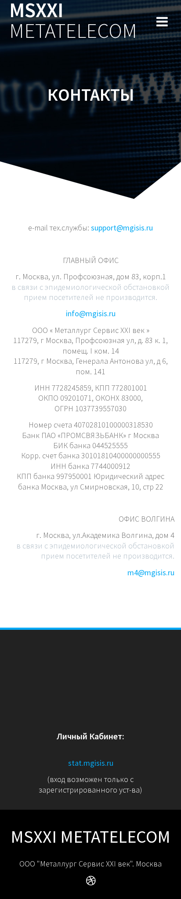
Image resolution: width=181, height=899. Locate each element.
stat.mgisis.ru (90, 763)
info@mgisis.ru (91, 313)
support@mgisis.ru (122, 228)
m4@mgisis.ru (150, 572)
